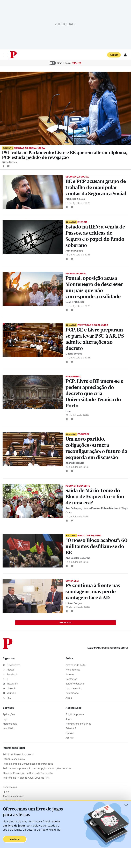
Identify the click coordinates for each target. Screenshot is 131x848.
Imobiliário (8, 728)
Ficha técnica (73, 669)
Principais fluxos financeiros (18, 754)
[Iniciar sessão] (125, 54)
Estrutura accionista (14, 758)
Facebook (12, 674)
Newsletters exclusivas (78, 723)
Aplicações (9, 714)
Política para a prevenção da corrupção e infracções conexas (37, 768)
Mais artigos (65, 623)
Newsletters (13, 664)
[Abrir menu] (5, 55)
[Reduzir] (126, 805)
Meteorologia (10, 723)
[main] (65, 348)
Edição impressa (75, 714)
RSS (8, 697)
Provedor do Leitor (76, 664)
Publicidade (72, 692)
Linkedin (11, 688)
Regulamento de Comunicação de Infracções (28, 763)
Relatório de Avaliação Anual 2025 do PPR (26, 777)
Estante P (71, 728)
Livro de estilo (73, 688)
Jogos (69, 719)
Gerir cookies (10, 787)
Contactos (71, 678)
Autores (70, 674)
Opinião (70, 733)
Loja (5, 719)
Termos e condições (13, 796)
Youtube (11, 692)
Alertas (10, 669)
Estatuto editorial (75, 683)
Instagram (12, 683)
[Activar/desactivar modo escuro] (52, 63)
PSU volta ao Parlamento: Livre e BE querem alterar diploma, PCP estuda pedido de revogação (64, 155)
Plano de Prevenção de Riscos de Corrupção (28, 773)
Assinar (114, 54)
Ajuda (69, 697)
